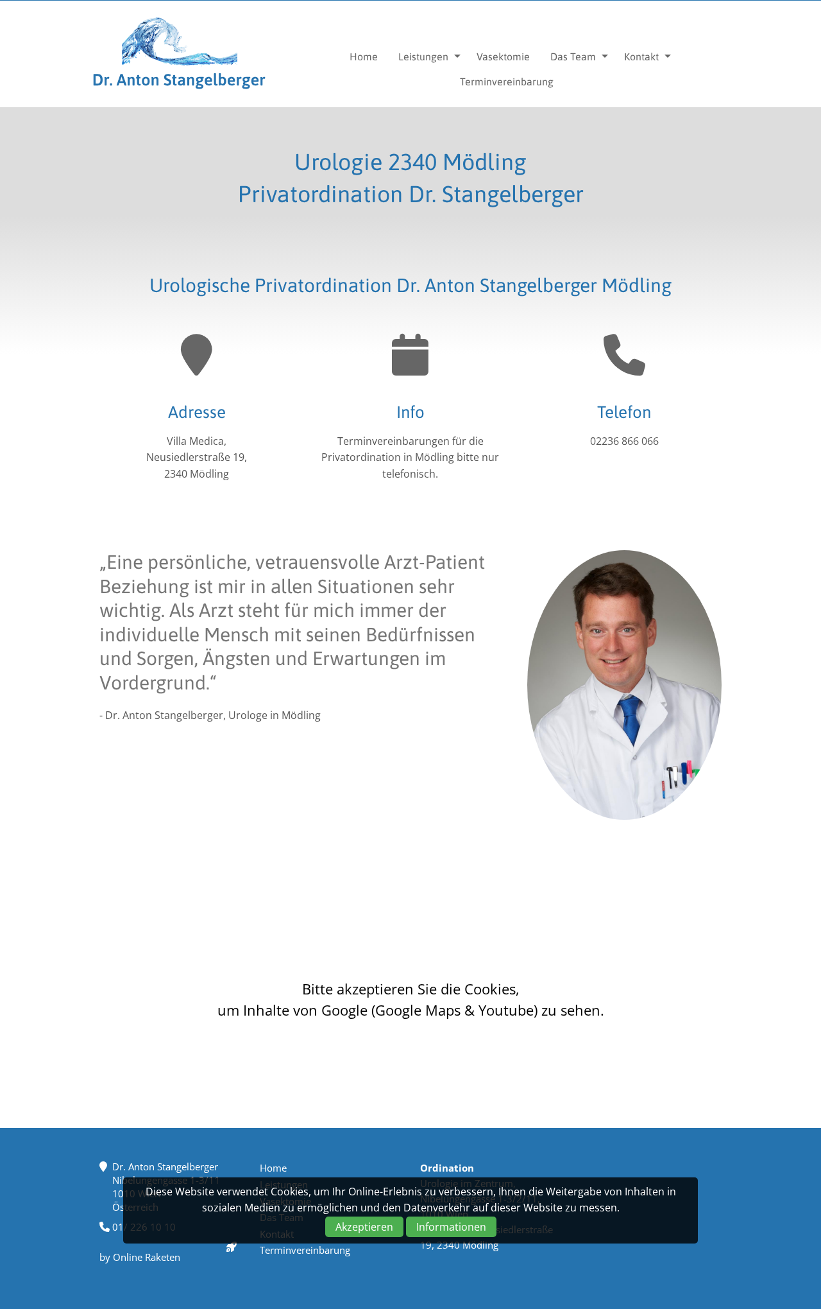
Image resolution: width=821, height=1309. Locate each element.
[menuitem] (363, 56)
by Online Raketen (139, 1257)
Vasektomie (503, 56)
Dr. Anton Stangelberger (179, 54)
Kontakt (641, 56)
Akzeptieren (364, 1227)
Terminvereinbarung (507, 81)
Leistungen (423, 56)
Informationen (451, 1227)
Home (364, 56)
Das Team (573, 56)
